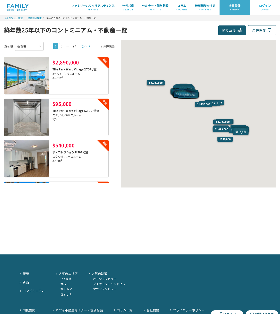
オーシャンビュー (105, 278)
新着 (26, 273)
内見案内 (29, 310)
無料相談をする (205, 7)
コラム (181, 7)
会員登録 (235, 7)
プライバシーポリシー (189, 310)
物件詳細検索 (35, 18)
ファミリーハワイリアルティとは (93, 7)
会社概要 (153, 310)
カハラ (64, 284)
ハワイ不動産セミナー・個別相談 (79, 310)
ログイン (265, 7)
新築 (26, 282)
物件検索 (128, 7)
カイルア (66, 289)
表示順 (8, 46)
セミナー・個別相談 (155, 7)
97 (74, 46)
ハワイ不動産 (16, 18)
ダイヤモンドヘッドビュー (111, 284)
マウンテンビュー (105, 289)
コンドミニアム (34, 290)
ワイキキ (66, 278)
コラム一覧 (125, 310)
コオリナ (66, 294)
